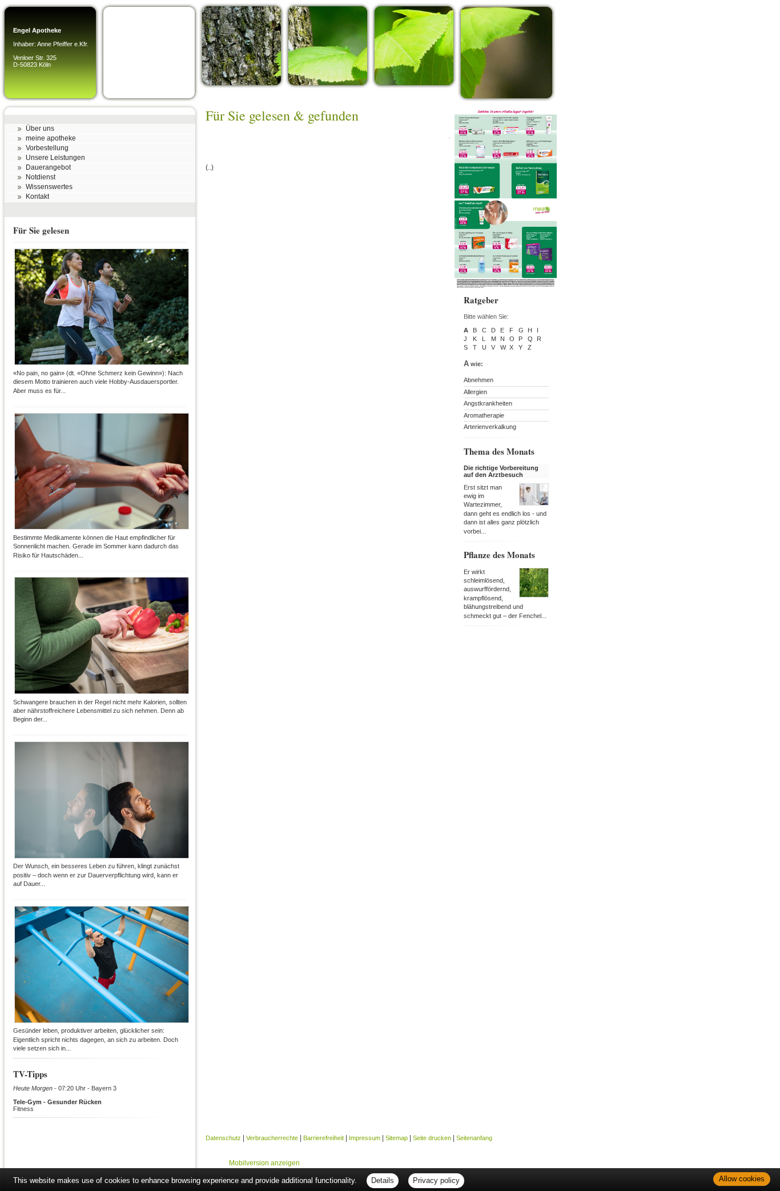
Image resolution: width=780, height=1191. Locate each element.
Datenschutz (223, 1137)
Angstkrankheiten (488, 403)
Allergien (475, 391)
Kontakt (37, 196)
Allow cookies (742, 1178)
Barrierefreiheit (323, 1137)
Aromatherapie (484, 415)
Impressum (364, 1137)
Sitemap (396, 1137)
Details (382, 1180)
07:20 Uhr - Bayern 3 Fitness (64, 1098)
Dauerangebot (48, 167)
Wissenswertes (49, 187)
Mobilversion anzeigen (264, 1163)
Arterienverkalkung (490, 426)
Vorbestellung (47, 148)
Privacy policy (436, 1180)
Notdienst (40, 177)
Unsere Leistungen (55, 158)
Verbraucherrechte (272, 1137)
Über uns (40, 129)
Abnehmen (478, 379)
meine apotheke (51, 138)
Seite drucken (432, 1137)
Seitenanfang (474, 1137)
